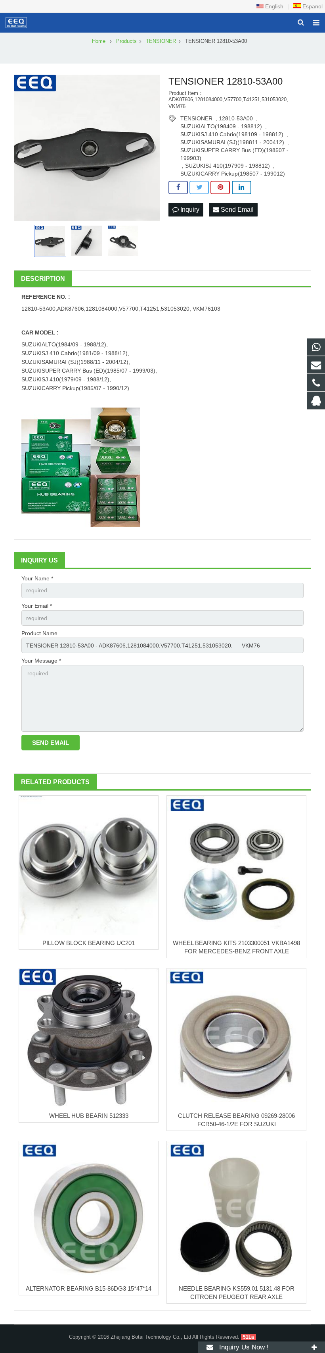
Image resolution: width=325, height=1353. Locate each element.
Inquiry (189, 209)
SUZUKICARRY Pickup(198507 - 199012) (232, 173)
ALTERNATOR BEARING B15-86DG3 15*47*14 (88, 1288)
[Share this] (178, 187)
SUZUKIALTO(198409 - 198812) (221, 126)
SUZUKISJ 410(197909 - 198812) (227, 165)
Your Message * (41, 660)
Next (149, 147)
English (273, 6)
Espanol (312, 6)
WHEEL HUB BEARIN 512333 (88, 1115)
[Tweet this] (199, 187)
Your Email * (36, 606)
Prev (24, 147)
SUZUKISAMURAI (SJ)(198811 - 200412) (232, 142)
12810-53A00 (236, 118)
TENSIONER (196, 118)
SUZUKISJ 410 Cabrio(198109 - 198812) (231, 134)
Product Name (39, 633)
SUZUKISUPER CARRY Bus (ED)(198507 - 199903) (234, 150)
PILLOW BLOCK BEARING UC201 (88, 942)
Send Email (236, 209)
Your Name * (37, 578)
